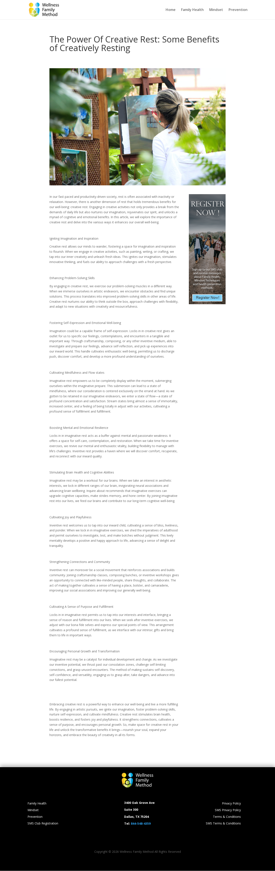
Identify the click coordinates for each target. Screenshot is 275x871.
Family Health (192, 10)
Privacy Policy (231, 803)
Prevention (238, 10)
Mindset (216, 10)
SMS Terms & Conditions (223, 823)
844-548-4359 (141, 823)
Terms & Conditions (227, 817)
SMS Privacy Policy (228, 810)
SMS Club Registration (43, 823)
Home (171, 10)
